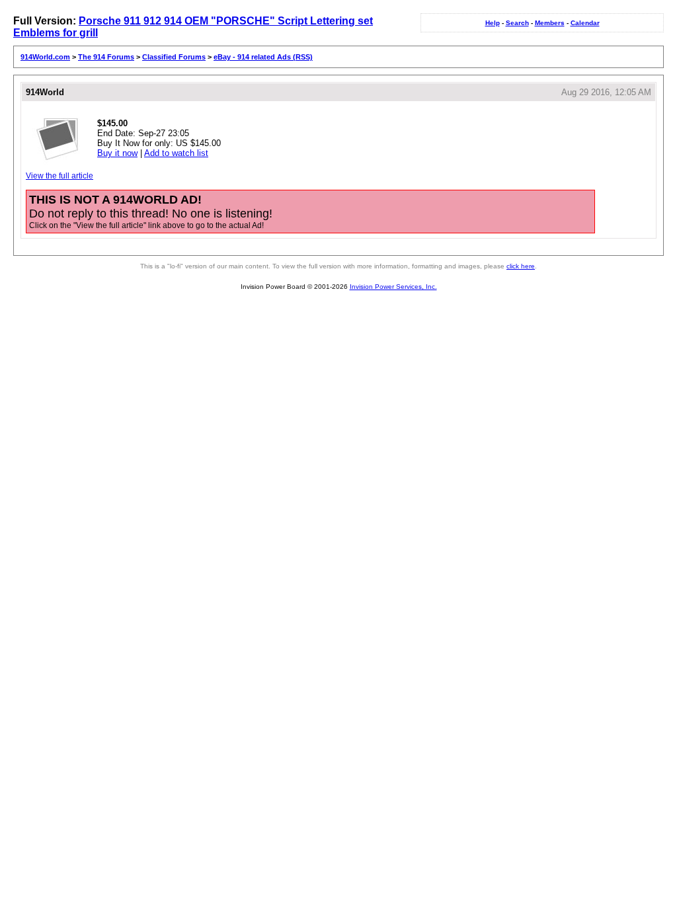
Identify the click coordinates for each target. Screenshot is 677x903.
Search (517, 22)
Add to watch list (176, 153)
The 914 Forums (106, 57)
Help (492, 22)
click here (520, 266)
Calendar (585, 22)
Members (550, 22)
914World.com (45, 57)
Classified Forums (174, 57)
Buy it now (117, 153)
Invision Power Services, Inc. (393, 286)
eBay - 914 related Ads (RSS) (263, 57)
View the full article (59, 175)
